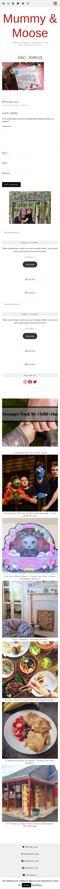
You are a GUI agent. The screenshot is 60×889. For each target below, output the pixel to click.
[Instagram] (8, 3)
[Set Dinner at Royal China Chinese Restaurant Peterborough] (30, 793)
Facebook (31, 861)
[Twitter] (4, 3)
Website (6, 173)
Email (5, 163)
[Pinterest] (13, 3)
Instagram (31, 854)
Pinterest (31, 868)
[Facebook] (23, 3)
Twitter (31, 847)
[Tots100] (30, 279)
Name (5, 153)
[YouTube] (18, 3)
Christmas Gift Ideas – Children (15, 103)
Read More (36, 885)
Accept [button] (26, 885)
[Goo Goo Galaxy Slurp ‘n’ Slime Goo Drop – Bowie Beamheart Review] (30, 546)
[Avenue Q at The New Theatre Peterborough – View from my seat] (30, 483)
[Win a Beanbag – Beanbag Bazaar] (30, 609)
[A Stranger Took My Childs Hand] (30, 422)
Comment (7, 126)
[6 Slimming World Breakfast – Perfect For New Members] (30, 730)
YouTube (31, 875)
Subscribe (30, 264)
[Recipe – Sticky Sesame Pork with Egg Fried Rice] (30, 669)
